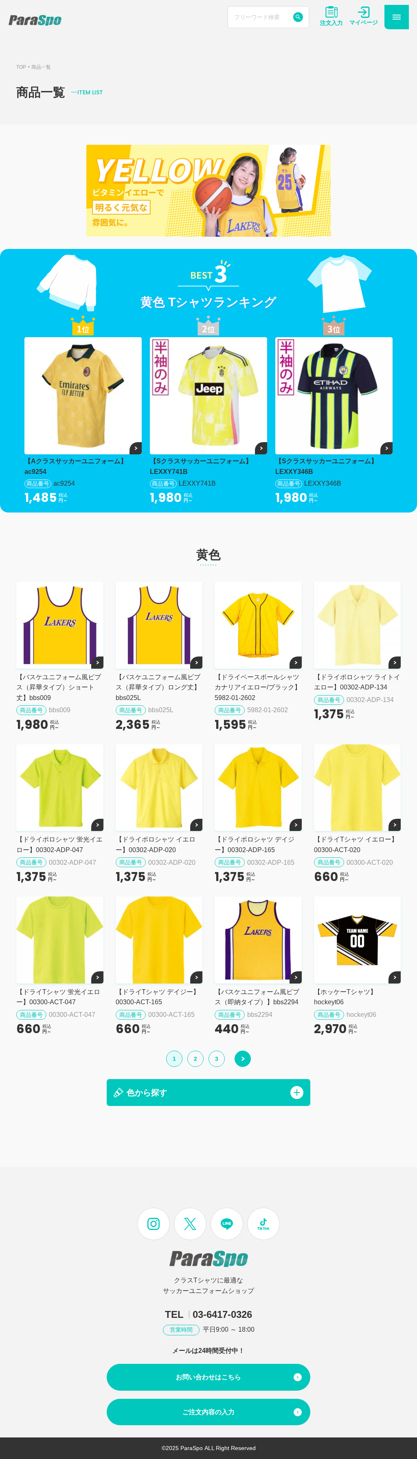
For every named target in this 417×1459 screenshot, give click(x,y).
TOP (21, 67)
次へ (243, 1059)
